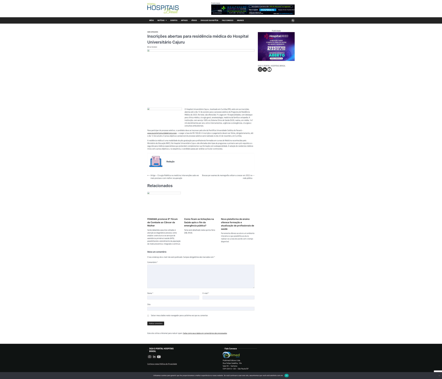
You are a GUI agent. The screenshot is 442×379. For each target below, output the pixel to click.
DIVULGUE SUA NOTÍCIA (209, 20)
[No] (439, 375)
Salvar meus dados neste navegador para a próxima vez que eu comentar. (179, 315)
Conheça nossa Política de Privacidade (162, 363)
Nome (150, 293)
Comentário (152, 262)
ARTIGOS (184, 20)
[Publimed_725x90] (253, 14)
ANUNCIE (240, 20)
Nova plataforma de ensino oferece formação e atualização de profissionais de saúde (237, 224)
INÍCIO (151, 20)
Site (148, 304)
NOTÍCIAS (160, 20)
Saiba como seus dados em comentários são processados (205, 333)
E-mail (206, 293)
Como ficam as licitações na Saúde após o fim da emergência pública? (199, 222)
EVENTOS (173, 20)
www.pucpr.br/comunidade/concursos (162, 133)
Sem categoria (152, 32)
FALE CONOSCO (227, 20)
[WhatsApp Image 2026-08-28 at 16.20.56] (276, 60)
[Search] (293, 20)
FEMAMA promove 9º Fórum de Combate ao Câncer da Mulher (162, 222)
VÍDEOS (194, 20)
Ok (287, 375)
